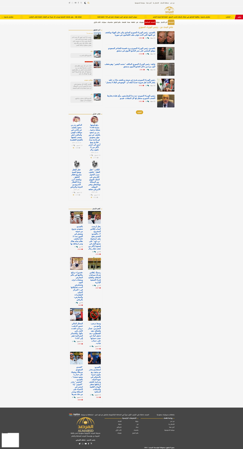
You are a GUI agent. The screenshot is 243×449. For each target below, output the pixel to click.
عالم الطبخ (117, 22)
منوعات (141, 22)
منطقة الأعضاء (164, 3)
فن (137, 22)
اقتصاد (124, 22)
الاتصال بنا (156, 3)
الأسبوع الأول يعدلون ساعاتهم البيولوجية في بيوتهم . (83, 99)
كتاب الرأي (97, 22)
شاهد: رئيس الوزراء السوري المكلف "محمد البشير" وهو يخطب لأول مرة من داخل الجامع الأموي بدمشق (130, 65)
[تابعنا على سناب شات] (72, 2)
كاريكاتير (119, 427)
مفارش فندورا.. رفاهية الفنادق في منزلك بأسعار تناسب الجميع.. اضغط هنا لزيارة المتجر (192, 17)
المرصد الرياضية (150, 22)
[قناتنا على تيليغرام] (69, 2)
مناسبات (110, 22)
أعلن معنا (149, 3)
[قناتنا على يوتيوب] (75, 2)
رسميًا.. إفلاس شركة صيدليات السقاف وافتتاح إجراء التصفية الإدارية (95, 277)
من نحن (172, 3)
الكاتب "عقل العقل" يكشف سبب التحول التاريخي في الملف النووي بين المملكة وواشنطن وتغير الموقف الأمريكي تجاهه (94, 179)
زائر (92, 94)
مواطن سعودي (88, 80)
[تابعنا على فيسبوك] (78, 2)
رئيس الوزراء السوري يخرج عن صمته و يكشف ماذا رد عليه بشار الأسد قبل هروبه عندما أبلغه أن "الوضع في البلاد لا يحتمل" (130, 81)
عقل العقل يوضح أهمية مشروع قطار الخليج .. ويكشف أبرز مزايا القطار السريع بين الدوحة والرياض (76, 178)
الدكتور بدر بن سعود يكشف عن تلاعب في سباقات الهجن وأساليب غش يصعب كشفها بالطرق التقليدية (76, 132)
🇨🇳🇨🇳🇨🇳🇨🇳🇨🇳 (89, 61)
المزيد (139, 112)
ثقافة (133, 22)
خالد (91, 51)
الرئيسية (171, 22)
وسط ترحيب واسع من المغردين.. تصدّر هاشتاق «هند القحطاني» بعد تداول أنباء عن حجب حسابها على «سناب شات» (94, 333)
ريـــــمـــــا (90, 33)
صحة (128, 22)
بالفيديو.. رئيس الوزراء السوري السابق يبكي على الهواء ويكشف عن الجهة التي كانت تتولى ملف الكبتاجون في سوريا (130, 33)
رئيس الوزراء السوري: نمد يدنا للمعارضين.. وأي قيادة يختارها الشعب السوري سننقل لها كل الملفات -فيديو (131, 97)
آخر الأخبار (164, 22)
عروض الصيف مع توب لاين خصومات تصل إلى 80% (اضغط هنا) (128, 17)
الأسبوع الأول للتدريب (85, 55)
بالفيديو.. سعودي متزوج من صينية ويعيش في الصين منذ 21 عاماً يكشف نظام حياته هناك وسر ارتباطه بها (77, 235)
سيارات (104, 22)
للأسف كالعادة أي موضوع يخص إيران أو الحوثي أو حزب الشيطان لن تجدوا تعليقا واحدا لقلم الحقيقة (82, 86)
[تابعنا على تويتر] (81, 3)
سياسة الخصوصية (140, 3)
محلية (120, 424)
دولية (158, 22)
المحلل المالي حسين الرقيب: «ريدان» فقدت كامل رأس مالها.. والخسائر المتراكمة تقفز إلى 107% (77, 330)
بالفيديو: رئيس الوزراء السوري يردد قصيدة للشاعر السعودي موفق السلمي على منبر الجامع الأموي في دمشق (131, 49)
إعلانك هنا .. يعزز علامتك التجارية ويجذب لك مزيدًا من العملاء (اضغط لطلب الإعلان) (66, 17)
